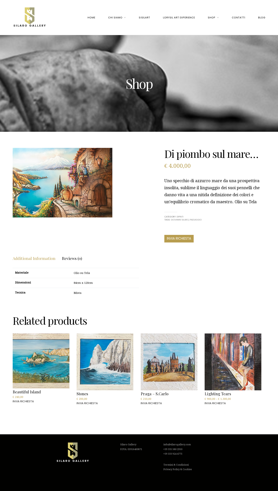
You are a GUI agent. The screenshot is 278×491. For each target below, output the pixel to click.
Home (91, 17)
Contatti (238, 17)
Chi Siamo (115, 17)
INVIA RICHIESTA (179, 238)
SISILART (144, 17)
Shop (211, 17)
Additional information (34, 258)
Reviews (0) (72, 258)
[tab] (34, 258)
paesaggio (196, 219)
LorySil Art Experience (179, 17)
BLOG (261, 17)
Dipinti (180, 216)
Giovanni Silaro (180, 219)
